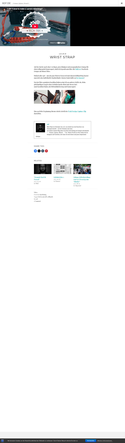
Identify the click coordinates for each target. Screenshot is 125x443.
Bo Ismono (80, 78)
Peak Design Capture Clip (77, 111)
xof (37, 199)
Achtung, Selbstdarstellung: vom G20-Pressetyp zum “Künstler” (81, 179)
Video (36, 192)
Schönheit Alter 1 (59, 177)
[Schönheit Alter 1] (62, 169)
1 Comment (37, 201)
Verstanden (90, 440)
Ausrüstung (42, 195)
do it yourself (43, 197)
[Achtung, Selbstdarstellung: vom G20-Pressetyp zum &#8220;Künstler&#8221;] (82, 169)
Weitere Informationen (104, 440)
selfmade (50, 197)
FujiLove (78, 69)
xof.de (6, 3)
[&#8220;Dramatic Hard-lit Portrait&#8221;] (43, 169)
